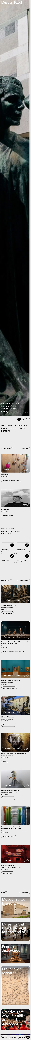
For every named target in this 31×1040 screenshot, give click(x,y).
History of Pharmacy (7, 717)
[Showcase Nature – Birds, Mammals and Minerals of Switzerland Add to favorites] (27, 637)
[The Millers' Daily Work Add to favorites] (27, 600)
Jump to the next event (8, 453)
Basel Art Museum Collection (10, 680)
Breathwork (5, 509)
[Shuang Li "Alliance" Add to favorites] (27, 860)
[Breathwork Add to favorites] (27, 505)
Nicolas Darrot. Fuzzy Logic (10, 790)
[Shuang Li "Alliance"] (15, 854)
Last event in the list (7, 488)
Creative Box (5, 474)
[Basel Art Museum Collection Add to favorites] (27, 676)
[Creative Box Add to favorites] (27, 470)
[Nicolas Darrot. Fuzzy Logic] (15, 779)
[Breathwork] (15, 498)
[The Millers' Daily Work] (15, 594)
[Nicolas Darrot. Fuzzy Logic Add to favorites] (27, 785)
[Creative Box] (15, 463)
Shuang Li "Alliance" (7, 865)
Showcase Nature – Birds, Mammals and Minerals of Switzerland (14, 643)
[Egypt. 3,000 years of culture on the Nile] (15, 742)
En (28, 1037)
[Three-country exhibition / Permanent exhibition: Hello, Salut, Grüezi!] (15, 815)
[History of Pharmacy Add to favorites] (27, 712)
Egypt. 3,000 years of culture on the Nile (14, 753)
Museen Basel (11, 2)
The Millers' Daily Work (8, 605)
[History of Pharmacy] (15, 705)
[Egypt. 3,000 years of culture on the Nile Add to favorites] (27, 749)
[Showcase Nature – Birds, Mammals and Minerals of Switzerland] (15, 630)
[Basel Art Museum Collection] (15, 669)
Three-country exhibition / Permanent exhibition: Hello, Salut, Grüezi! (13, 828)
